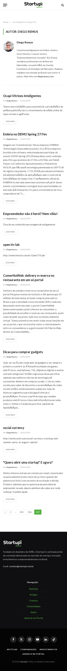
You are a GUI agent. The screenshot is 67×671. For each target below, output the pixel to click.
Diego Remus (25, 42)
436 (30, 512)
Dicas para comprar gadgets (23, 352)
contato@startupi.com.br (21, 566)
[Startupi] (33, 5)
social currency (13, 428)
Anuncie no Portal (33, 654)
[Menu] (5, 5)
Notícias (12, 649)
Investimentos (48, 649)
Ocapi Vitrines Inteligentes (22, 96)
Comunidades (28, 649)
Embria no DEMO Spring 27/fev (25, 134)
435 (22, 512)
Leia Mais (10, 121)
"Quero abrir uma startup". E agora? (28, 462)
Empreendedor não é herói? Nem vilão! (30, 214)
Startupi (23, 661)
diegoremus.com (46, 76)
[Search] (62, 5)
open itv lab (11, 244)
